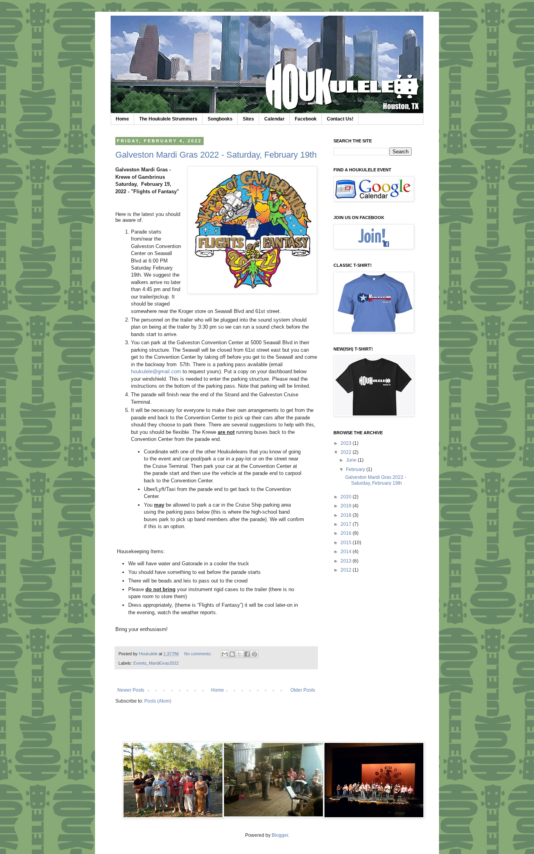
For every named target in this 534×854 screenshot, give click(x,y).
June (352, 460)
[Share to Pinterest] (254, 654)
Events (140, 663)
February (356, 469)
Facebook (306, 119)
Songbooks (220, 119)
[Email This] (225, 654)
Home (122, 119)
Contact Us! (340, 119)
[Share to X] (240, 654)
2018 (346, 515)
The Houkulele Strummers (168, 119)
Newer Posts (130, 690)
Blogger (280, 835)
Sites (248, 119)
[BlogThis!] (232, 654)
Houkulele (149, 653)
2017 (346, 524)
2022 (346, 452)
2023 (346, 443)
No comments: (198, 653)
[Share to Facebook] (247, 654)
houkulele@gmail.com (156, 371)
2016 (346, 533)
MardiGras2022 (164, 663)
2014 (346, 551)
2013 (346, 561)
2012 (346, 570)
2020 (346, 497)
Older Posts (302, 690)
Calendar (274, 119)
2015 (346, 542)
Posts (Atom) (157, 701)
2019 (346, 506)
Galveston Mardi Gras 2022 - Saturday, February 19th (216, 155)
